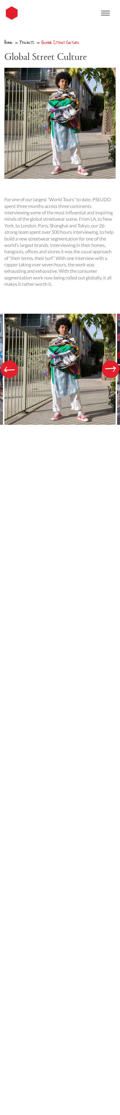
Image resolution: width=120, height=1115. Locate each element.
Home (8, 42)
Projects (27, 42)
